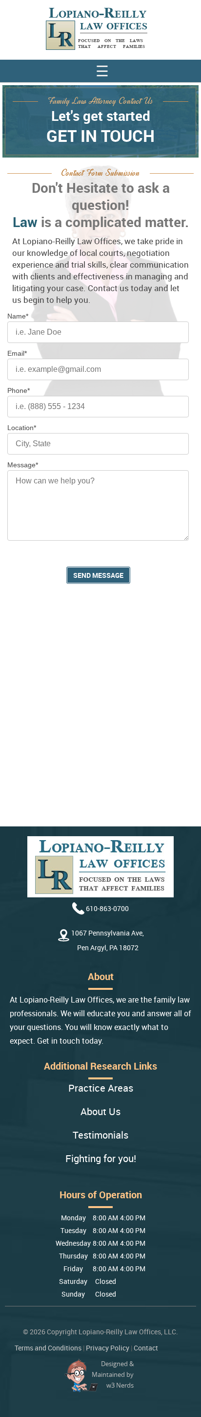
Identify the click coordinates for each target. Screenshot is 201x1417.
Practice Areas (100, 1088)
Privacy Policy (107, 1347)
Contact (146, 1347)
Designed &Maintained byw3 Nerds (113, 1374)
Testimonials (100, 1135)
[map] (100, 714)
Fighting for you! (100, 1159)
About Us (100, 1112)
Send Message (98, 575)
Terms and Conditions (48, 1347)
